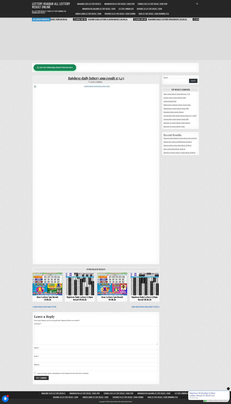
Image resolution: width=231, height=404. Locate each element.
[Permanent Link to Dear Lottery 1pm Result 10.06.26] (47, 284)
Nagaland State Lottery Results (89, 3)
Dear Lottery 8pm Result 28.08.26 (174, 149)
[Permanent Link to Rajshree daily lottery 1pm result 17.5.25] (96, 172)
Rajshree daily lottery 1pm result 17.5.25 (96, 78)
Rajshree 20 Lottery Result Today (149, 8)
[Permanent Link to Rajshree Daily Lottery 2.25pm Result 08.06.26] (144, 284)
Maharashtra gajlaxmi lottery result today (99, 8)
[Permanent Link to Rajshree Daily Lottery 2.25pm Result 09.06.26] (80, 284)
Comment (37, 324)
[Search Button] (197, 4)
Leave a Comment (96, 82)
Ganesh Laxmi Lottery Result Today (88, 13)
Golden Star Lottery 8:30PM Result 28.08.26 (178, 142)
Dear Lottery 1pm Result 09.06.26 (112, 298)
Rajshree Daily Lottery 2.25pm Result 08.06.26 (145, 298)
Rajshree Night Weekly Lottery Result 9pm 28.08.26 (180, 138)
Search (166, 78)
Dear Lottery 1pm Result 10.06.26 (47, 298)
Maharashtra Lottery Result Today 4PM (119, 3)
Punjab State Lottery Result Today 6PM (152, 3)
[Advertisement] (115, 41)
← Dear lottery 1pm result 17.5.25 (44, 307)
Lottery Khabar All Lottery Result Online (51, 5)
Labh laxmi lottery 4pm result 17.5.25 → (145, 307)
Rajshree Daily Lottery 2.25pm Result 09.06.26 (80, 298)
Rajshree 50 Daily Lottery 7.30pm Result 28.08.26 (179, 153)
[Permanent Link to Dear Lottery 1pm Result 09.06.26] (112, 284)
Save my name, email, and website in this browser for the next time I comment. (63, 373)
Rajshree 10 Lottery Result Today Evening (120, 13)
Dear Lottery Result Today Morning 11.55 (154, 13)
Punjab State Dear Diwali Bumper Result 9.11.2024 (180, 116)
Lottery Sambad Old (126, 8)
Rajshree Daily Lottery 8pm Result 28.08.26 (177, 145)
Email (36, 356)
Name (36, 348)
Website (36, 365)
